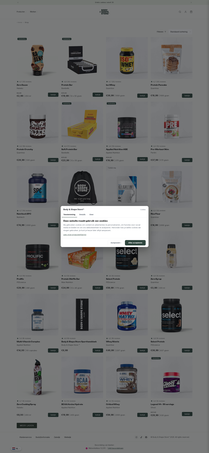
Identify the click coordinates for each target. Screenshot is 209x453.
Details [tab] (82, 214)
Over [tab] (91, 214)
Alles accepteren (135, 243)
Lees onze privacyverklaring (74, 234)
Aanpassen (116, 243)
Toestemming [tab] (69, 214)
